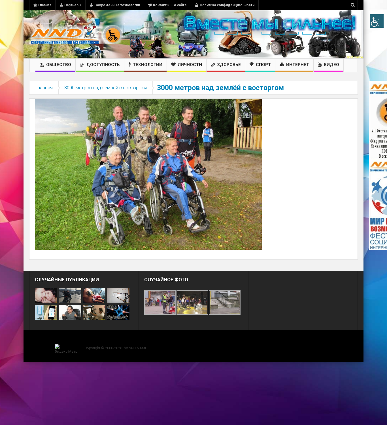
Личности (190, 64)
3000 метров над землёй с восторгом (105, 87)
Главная (44, 5)
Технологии (147, 64)
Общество (58, 64)
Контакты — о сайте (170, 5)
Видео (331, 64)
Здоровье (229, 64)
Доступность (103, 64)
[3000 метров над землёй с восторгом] (148, 174)
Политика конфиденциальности (227, 5)
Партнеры (72, 5)
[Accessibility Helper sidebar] (377, 21)
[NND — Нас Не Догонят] (76, 34)
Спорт (263, 64)
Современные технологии (117, 5)
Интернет (297, 64)
